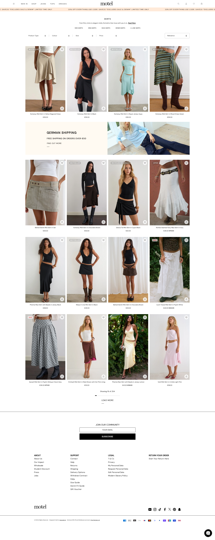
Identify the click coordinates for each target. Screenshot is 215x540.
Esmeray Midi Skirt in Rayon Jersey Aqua (128, 114)
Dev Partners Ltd (95, 520)
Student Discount (42, 469)
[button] (62, 49)
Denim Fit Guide (77, 486)
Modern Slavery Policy (118, 475)
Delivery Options (77, 472)
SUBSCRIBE (107, 436)
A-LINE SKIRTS (135, 28)
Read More (132, 23)
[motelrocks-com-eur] (106, 3)
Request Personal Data (118, 469)
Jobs (36, 475)
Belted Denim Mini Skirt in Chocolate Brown (128, 305)
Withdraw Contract (78, 475)
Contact (74, 458)
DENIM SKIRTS (120, 28)
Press (36, 472)
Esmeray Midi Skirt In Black (87, 114)
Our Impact (39, 462)
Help (72, 462)
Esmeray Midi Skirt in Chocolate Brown (86, 228)
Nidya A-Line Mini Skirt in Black (87, 305)
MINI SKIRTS (92, 28)
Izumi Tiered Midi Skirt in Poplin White (170, 305)
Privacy (111, 462)
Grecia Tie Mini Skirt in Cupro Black (128, 228)
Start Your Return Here (159, 458)
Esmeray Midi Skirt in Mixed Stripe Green (170, 114)
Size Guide (75, 482)
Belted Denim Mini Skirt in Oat (45, 228)
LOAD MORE (108, 400)
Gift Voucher (76, 489)
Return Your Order (159, 455)
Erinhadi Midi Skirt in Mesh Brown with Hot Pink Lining (86, 382)
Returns (73, 465)
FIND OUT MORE (54, 143)
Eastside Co (63, 520)
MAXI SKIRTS (106, 28)
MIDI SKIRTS (79, 28)
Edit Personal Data (116, 472)
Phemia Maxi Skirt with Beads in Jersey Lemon (128, 382)
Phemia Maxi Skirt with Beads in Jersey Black (45, 305)
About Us (38, 458)
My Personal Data (115, 465)
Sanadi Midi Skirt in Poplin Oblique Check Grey (45, 382)
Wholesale (38, 465)
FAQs (72, 479)
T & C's (111, 458)
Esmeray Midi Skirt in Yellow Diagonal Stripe (45, 114)
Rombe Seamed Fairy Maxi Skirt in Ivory (169, 228)
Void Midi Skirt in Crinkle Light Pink (170, 382)
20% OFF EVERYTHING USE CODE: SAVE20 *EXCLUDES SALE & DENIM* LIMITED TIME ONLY (57, 9)
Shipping (74, 469)
